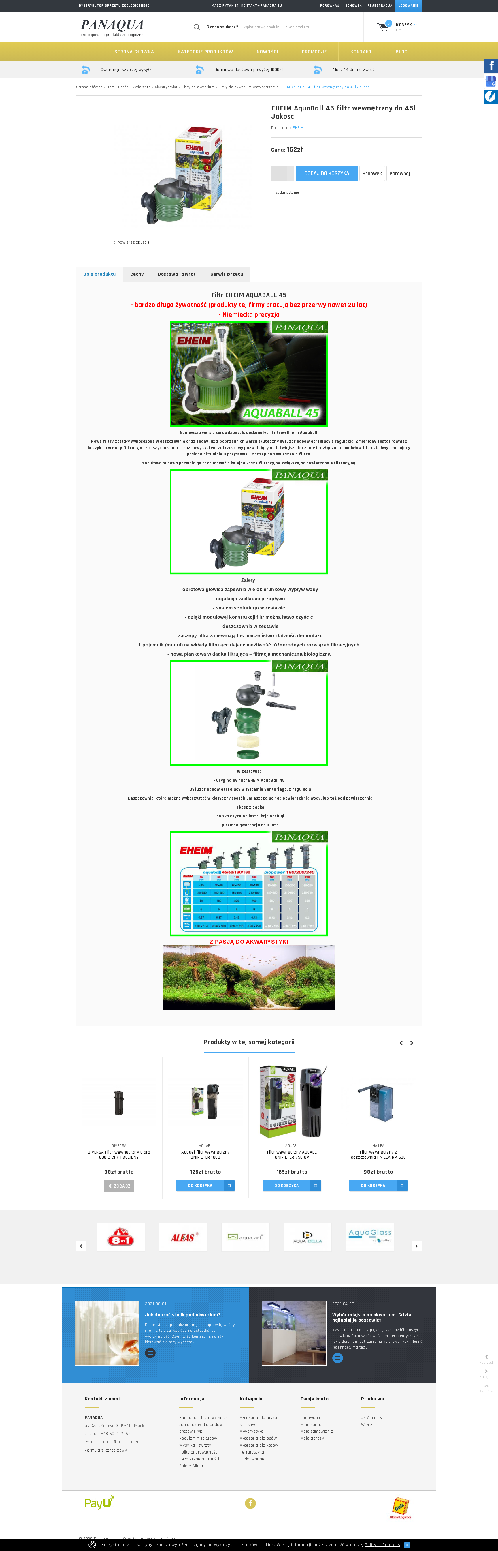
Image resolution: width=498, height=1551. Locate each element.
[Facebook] (250, 1503)
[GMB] (490, 81)
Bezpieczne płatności (199, 1459)
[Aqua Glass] (373, 1237)
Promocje (314, 51)
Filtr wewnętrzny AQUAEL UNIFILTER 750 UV (292, 1155)
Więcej (367, 1424)
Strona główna (134, 51)
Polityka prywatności (198, 1452)
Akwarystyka (166, 87)
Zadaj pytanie (287, 192)
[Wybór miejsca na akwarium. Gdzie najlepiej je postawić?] (294, 1333)
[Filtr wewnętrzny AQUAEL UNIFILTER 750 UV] (292, 1102)
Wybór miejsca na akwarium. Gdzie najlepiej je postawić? (371, 1317)
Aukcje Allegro (192, 1466)
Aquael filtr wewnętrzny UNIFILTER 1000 (205, 1155)
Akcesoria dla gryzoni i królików (261, 1421)
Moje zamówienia (317, 1431)
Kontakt (361, 51)
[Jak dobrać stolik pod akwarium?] (107, 1333)
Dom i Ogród (118, 87)
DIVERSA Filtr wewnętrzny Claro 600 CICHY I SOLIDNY (119, 1155)
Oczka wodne (252, 1459)
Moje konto (311, 1424)
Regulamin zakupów (198, 1438)
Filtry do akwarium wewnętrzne (247, 87)
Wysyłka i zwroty (195, 1445)
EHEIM (298, 128)
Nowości (267, 51)
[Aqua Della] (311, 1237)
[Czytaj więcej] (150, 1353)
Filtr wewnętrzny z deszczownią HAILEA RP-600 (378, 1155)
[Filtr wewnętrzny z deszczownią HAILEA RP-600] (378, 1102)
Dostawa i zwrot (177, 274)
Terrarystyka (252, 1452)
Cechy (137, 274)
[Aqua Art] (249, 1237)
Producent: (281, 128)
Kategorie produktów (205, 51)
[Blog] (490, 96)
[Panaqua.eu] (112, 27)
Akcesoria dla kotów (259, 1445)
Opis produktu (99, 274)
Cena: (278, 150)
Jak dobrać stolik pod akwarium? (183, 1315)
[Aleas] (186, 1237)
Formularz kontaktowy (106, 1450)
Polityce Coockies (382, 1545)
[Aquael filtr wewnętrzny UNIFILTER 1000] (205, 1102)
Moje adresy (312, 1438)
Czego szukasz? (222, 27)
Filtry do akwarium (197, 87)
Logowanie (311, 1417)
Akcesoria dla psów (258, 1438)
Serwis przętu (226, 274)
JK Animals (371, 1417)
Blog (402, 51)
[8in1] (124, 1237)
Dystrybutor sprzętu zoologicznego (114, 5)
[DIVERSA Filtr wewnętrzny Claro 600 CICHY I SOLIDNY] (119, 1102)
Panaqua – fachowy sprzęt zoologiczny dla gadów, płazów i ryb (204, 1424)
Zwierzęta (142, 87)
